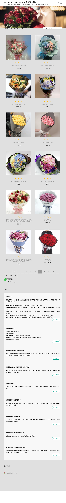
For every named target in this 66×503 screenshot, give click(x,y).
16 (44, 271)
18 (53, 271)
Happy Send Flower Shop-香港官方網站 (21, 2)
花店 (5, 470)
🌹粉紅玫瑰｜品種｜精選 (10, 473)
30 (11, 276)
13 (31, 271)
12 (26, 271)
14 (35, 271)
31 (15, 276)
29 (6, 276)
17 (49, 271)
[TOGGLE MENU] (5, 3)
